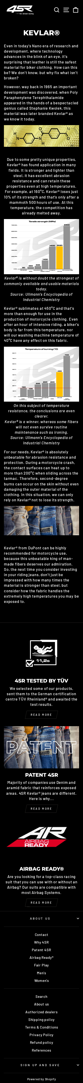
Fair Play (41, 965)
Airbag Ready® (42, 957)
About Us (40, 918)
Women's (41, 980)
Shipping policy (41, 1019)
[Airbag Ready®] (41, 841)
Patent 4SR (41, 950)
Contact (41, 935)
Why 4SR (41, 942)
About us (41, 1004)
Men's (41, 973)
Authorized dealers (41, 1012)
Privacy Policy (42, 1035)
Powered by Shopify (41, 1079)
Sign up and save (40, 1065)
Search (41, 996)
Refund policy (41, 1042)
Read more (41, 714)
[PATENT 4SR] (41, 747)
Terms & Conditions (41, 1027)
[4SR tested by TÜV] (41, 653)
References (41, 1050)
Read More (41, 808)
